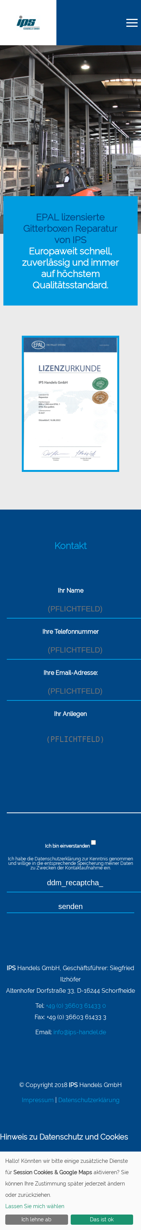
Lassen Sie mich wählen (34, 1206)
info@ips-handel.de (79, 1032)
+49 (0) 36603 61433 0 (76, 1005)
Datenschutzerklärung (58, 858)
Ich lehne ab (36, 1219)
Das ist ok (102, 1219)
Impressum (38, 1100)
